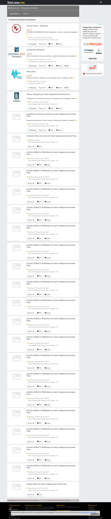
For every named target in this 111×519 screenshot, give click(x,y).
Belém (47, 508)
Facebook (14, 509)
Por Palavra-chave (60, 507)
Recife (40, 508)
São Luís (38, 509)
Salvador (27, 508)
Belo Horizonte (40, 507)
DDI (75, 507)
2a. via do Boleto (94, 516)
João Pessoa (46, 509)
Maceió (33, 509)
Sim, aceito (94, 514)
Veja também (14, 14)
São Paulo (27, 507)
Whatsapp (32, 44)
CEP (78, 507)
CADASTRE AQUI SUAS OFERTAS (94, 73)
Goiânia (43, 508)
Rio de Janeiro (33, 507)
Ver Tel (43, 44)
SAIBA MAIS (93, 59)
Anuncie (91, 507)
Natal (42, 509)
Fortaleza (36, 508)
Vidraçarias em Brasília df (29, 8)
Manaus (51, 508)
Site (67, 66)
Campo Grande (28, 509)
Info (51, 44)
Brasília (45, 507)
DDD (73, 507)
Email (60, 44)
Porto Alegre (50, 507)
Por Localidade (68, 507)
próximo (74, 500)
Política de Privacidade (95, 518)
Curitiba (31, 508)
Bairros (26, 14)
